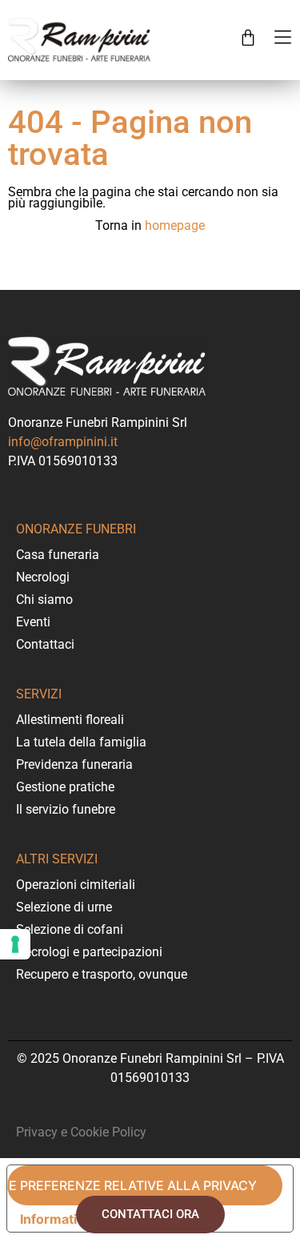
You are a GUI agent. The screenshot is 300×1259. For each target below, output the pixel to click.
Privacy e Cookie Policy (81, 1132)
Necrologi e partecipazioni (89, 951)
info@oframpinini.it (63, 441)
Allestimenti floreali (70, 719)
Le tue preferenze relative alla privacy (132, 1185)
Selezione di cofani (69, 929)
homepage (175, 225)
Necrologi (43, 577)
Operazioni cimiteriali (75, 884)
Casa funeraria (57, 554)
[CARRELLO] (248, 37)
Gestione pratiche (65, 786)
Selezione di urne (64, 907)
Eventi (33, 622)
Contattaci (45, 644)
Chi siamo (44, 599)
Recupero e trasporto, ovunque (101, 974)
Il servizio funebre (65, 809)
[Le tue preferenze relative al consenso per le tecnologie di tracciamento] (15, 944)
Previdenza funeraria (74, 764)
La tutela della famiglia (81, 742)
